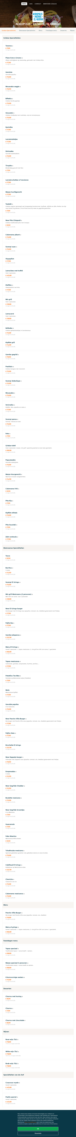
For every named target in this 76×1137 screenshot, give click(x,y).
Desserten (63, 30)
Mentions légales (50, 4)
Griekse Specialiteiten (9, 30)
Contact (38, 4)
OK (38, 1129)
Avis (30, 4)
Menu (24, 4)
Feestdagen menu (51, 30)
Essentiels (38, 1133)
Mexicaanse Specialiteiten (27, 30)
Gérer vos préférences (30, 1122)
